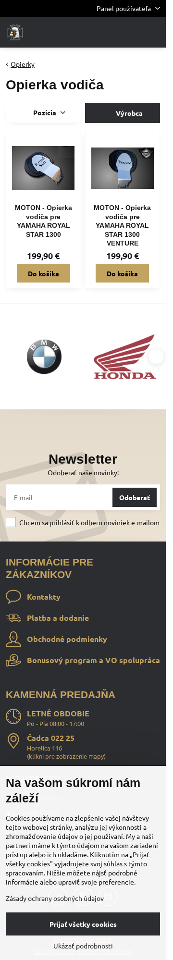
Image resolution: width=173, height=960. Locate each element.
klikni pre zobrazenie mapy (66, 756)
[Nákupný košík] (131, 32)
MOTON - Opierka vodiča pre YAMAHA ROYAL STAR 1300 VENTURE (122, 225)
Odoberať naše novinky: (83, 472)
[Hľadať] (108, 32)
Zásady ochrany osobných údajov (55, 898)
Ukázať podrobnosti (83, 945)
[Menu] (154, 32)
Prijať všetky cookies (83, 924)
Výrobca (128, 113)
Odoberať (134, 497)
